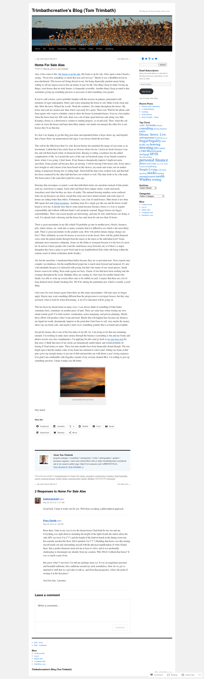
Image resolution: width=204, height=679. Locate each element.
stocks (64, 478)
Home (37, 48)
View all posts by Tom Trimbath (68, 466)
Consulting (62, 48)
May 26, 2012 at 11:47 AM (53, 502)
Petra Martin (49, 520)
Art (78, 476)
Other (90, 48)
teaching (160, 173)
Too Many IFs (123, 58)
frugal (143, 140)
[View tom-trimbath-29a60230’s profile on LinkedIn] (153, 58)
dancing (156, 128)
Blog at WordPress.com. (163, 672)
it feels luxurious (61, 202)
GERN (163, 141)
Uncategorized (61, 476)
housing (155, 144)
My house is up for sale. (69, 74)
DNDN (142, 131)
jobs (156, 148)
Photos (99, 48)
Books (52, 48)
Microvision (154, 151)
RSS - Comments (40, 645)
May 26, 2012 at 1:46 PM (53, 524)
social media (161, 170)
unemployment (74, 478)
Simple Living (148, 169)
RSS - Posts (38, 642)
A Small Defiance (148, 109)
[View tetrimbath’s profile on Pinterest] (149, 58)
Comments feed (147, 212)
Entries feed (146, 210)
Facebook (158, 138)
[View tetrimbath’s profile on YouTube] (156, 58)
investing (110, 476)
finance (164, 138)
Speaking (109, 48)
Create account (147, 204)
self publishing (151, 166)
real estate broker (162, 164)
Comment (120, 627)
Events (82, 48)
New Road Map (121, 476)
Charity (159, 125)
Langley (162, 148)
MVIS (154, 154)
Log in (144, 207)
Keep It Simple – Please (150, 117)
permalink (111, 478)
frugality (154, 140)
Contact (73, 48)
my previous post (115, 339)
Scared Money (147, 114)
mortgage (144, 154)
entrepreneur (100, 476)
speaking (143, 173)
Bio (44, 48)
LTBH (142, 151)
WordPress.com (147, 215)
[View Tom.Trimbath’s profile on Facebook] (143, 58)
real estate (151, 163)
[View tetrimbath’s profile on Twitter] (146, 58)
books (82, 476)
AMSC (142, 125)
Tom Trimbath (62, 68)
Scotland (142, 167)
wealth (84, 478)
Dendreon (163, 128)
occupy (37, 478)
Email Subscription (149, 70)
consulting (90, 476)
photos (58, 478)
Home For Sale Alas (50, 65)
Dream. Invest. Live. (153, 134)
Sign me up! (146, 91)
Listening (145, 111)
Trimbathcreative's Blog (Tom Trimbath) (74, 10)
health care (144, 144)
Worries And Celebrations (151, 106)
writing (156, 179)
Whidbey (91, 478)
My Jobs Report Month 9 (46, 58)
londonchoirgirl (51, 498)
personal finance (48, 478)
